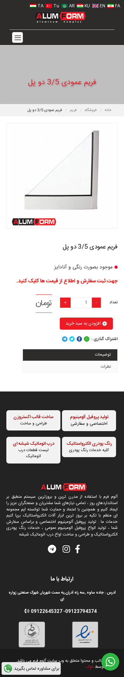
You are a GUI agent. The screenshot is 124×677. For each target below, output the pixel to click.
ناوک (90, 666)
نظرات (106, 366)
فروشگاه (91, 110)
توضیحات (103, 354)
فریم (74, 110)
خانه (108, 110)
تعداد (113, 302)
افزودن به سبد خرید (83, 323)
